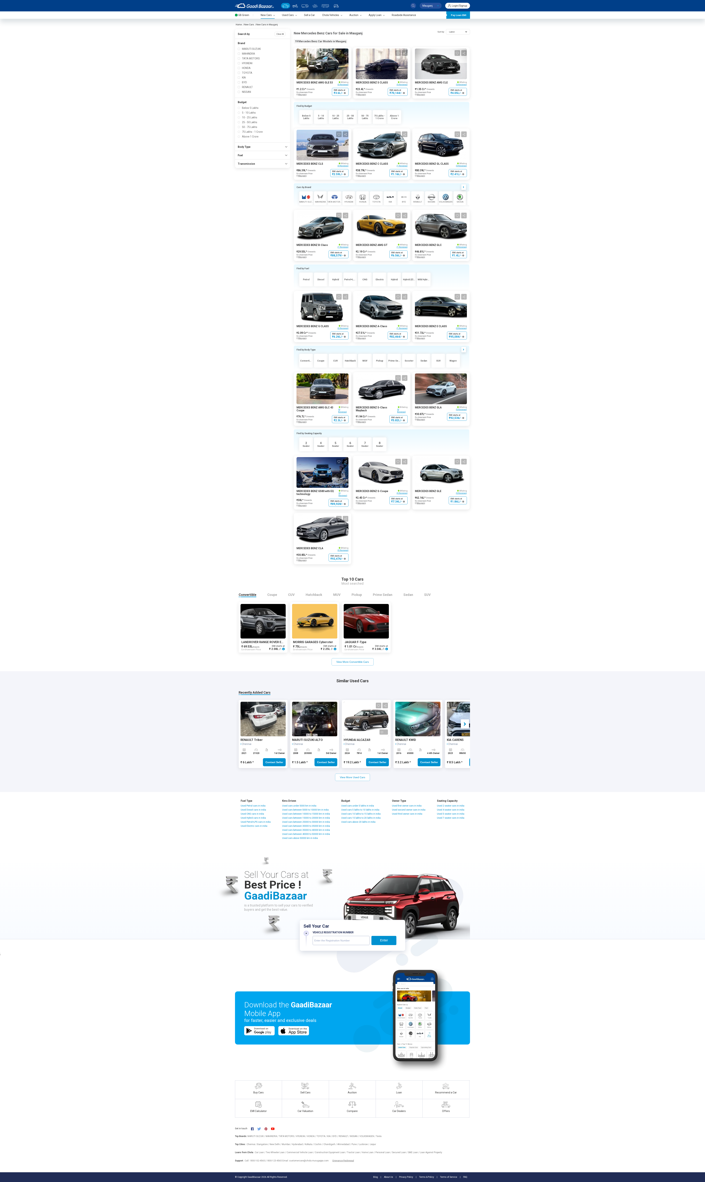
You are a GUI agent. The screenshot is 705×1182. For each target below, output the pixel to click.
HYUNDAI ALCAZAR (357, 740)
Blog (375, 1177)
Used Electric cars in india (254, 826)
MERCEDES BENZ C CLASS (372, 163)
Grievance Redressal (343, 1160)
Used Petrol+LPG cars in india (256, 822)
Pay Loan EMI (458, 15)
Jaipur (373, 1144)
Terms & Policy (426, 1177)
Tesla (379, 1136)
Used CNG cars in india (252, 814)
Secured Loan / (400, 1152)
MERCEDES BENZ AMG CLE (431, 82)
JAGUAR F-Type (355, 642)
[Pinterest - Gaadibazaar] (268, 1128)
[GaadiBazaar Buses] (325, 5)
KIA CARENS (455, 740)
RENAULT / (344, 1136)
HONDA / (312, 1136)
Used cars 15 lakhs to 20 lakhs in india (361, 818)
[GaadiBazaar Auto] (336, 5)
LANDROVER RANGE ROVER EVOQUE (266, 642)
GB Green (243, 15)
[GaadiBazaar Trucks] (305, 5)
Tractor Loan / (354, 1152)
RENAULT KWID (405, 740)
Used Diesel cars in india (253, 810)
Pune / (355, 1144)
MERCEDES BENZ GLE (428, 491)
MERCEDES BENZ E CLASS (431, 326)
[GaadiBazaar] (254, 5)
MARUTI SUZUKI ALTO (307, 740)
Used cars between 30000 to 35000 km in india (306, 826)
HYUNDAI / (301, 1136)
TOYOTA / (322, 1136)
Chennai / (252, 1144)
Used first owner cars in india (407, 805)
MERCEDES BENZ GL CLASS (432, 163)
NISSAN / (354, 1136)
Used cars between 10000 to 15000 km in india (306, 814)
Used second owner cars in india (408, 810)
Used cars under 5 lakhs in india (357, 805)
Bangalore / (263, 1144)
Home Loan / (368, 1152)
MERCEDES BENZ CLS (310, 163)
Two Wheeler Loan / (276, 1152)
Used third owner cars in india (407, 814)
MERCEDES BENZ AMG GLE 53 (315, 82)
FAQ (465, 1177)
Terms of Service (448, 1177)
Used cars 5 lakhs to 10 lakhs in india (360, 810)
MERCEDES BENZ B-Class (312, 245)
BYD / (335, 1136)
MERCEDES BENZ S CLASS (372, 82)
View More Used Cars (352, 777)
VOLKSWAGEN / (367, 1136)
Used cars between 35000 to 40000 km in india (306, 830)
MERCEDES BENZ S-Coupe (372, 491)
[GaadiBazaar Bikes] (295, 5)
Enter (384, 940)
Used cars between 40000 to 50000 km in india (306, 834)
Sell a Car (309, 15)
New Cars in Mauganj (267, 24)
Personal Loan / (383, 1152)
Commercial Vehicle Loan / (301, 1152)
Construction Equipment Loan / (331, 1152)
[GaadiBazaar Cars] (285, 5)
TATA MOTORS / (287, 1136)
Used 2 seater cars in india (450, 805)
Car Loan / (260, 1152)
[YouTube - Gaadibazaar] (274, 1128)
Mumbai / (287, 1144)
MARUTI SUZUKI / (256, 1136)
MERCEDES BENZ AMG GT (372, 245)
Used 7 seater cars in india (450, 818)
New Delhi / (276, 1144)
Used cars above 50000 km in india (300, 838)
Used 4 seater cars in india (450, 810)
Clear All (280, 34)
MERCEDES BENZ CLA (310, 548)
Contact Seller (274, 762)
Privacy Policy (406, 1177)
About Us (388, 1177)
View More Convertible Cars (352, 661)
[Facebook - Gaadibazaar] (254, 1128)
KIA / (329, 1136)
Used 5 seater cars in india (450, 814)
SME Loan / (414, 1152)
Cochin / (318, 1144)
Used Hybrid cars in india (253, 818)
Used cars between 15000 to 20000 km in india (306, 818)
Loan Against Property (431, 1152)
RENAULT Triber (252, 740)
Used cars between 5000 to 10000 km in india (305, 810)
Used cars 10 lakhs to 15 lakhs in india (361, 814)
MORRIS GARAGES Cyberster (313, 642)
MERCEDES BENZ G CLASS (313, 326)
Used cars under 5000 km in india (299, 805)
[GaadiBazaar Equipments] (315, 5)
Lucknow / (364, 1144)
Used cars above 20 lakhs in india (358, 822)
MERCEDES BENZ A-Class (371, 326)
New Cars (249, 24)
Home (239, 24)
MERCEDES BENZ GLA (428, 407)
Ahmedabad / (344, 1144)
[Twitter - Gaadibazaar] (260, 1128)
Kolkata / (309, 1144)
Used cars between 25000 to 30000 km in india (306, 822)
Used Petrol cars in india (253, 805)
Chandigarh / (330, 1144)
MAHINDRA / (272, 1136)
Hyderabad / (298, 1144)
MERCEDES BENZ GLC (428, 245)
